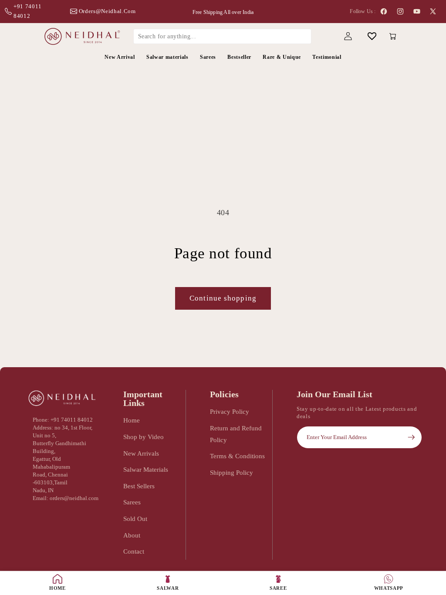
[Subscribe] (411, 437)
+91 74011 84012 (28, 11)
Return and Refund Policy (236, 433)
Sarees (132, 502)
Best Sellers (139, 486)
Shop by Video (143, 436)
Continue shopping (223, 298)
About (131, 535)
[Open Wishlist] (372, 36)
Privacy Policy (229, 411)
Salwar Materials (145, 469)
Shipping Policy (231, 472)
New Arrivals (141, 453)
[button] (324, 36)
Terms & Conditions (237, 456)
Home (131, 420)
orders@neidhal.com (107, 11)
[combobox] (222, 36)
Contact (133, 551)
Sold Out (135, 518)
